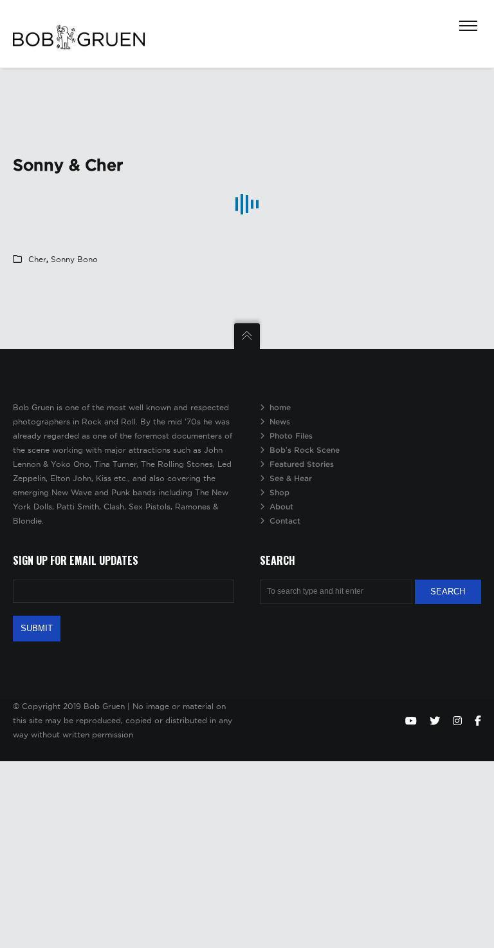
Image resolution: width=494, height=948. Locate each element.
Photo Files (291, 435)
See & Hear (291, 478)
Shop (279, 492)
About (281, 506)
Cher (37, 259)
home (280, 407)
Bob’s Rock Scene (305, 450)
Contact (285, 521)
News (280, 421)
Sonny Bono (74, 259)
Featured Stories (302, 464)
